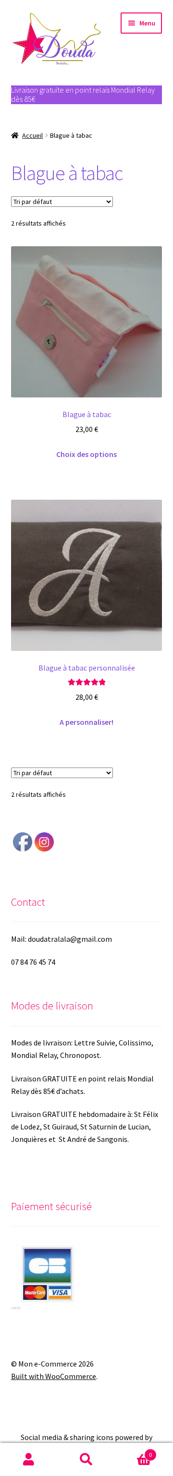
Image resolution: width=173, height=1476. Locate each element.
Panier (133, 1451)
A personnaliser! (86, 722)
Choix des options (86, 454)
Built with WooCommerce (53, 1376)
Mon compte (29, 1459)
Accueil (32, 135)
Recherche (86, 1459)
